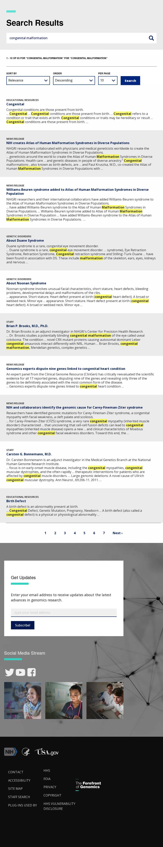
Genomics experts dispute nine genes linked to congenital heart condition (65, 368)
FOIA (47, 779)
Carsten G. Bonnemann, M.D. (28, 454)
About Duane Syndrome (25, 240)
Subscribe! (22, 625)
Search (151, 38)
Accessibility (19, 780)
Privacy (50, 787)
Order (57, 73)
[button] (46, 755)
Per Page (104, 73)
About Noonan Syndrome (26, 283)
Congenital (15, 104)
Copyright (52, 795)
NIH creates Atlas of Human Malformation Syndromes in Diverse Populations (67, 143)
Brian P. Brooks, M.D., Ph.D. (27, 326)
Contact (15, 772)
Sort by (11, 73)
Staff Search (19, 797)
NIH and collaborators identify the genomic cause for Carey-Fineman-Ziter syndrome (74, 407)
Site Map (15, 788)
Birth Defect (16, 501)
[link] (9, 672)
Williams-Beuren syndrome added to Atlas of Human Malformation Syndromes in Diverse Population (77, 191)
